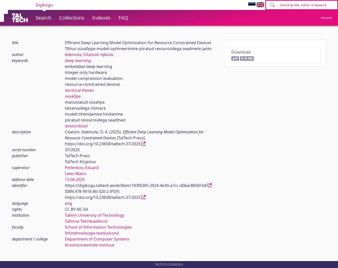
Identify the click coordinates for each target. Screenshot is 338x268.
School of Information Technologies (98, 227)
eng (68, 203)
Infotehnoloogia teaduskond (92, 233)
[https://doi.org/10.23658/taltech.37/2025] (143, 144)
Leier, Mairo (75, 173)
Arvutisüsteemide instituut (90, 245)
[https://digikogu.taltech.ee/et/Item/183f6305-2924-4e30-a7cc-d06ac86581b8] (210, 185)
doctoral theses (79, 90)
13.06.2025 (75, 179)
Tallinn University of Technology (94, 215)
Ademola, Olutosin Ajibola (89, 54)
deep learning (78, 60)
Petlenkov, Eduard (82, 167)
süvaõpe (73, 96)
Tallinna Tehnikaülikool (86, 221)
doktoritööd (76, 126)
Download (241, 54)
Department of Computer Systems (97, 239)
